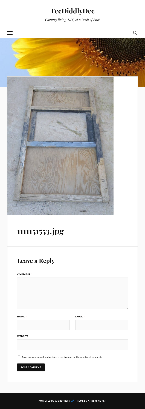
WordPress (62, 400)
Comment (25, 274)
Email (80, 316)
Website (22, 336)
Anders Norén (97, 400)
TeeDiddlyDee (73, 10)
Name (22, 316)
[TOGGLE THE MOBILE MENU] (10, 33)
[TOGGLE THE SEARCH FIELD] (135, 33)
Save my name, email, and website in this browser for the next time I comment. (62, 357)
